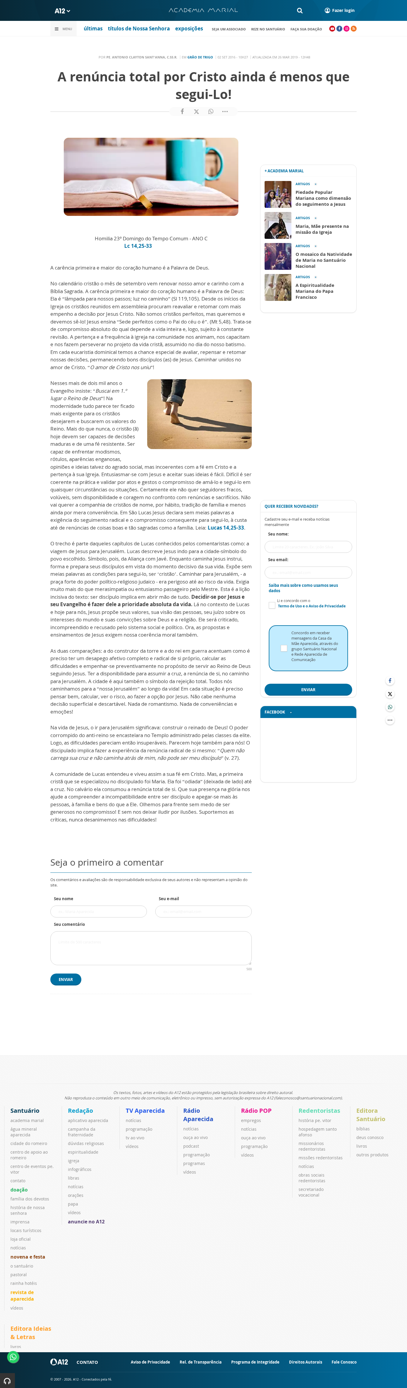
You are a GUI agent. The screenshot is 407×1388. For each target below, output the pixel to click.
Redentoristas (319, 1111)
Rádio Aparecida (198, 1115)
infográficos (79, 1169)
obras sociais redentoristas (312, 1177)
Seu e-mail (169, 898)
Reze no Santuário (268, 29)
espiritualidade (83, 1152)
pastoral (18, 1274)
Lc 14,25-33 (138, 245)
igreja (73, 1160)
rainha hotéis (23, 1283)
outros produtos (372, 1155)
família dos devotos (29, 1199)
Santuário (24, 1111)
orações (75, 1195)
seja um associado (229, 29)
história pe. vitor (315, 1120)
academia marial (27, 1120)
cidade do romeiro (28, 1143)
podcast (191, 1146)
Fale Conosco (344, 1362)
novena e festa (27, 1257)
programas (194, 1163)
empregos (251, 1120)
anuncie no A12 (86, 1221)
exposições (189, 28)
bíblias (363, 1129)
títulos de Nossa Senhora (139, 28)
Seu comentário (69, 924)
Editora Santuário (370, 1115)
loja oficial (20, 1239)
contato (17, 1180)
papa (73, 1204)
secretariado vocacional (311, 1192)
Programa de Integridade (255, 1362)
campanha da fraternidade (81, 1132)
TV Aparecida (145, 1111)
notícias (18, 1248)
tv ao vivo (135, 1138)
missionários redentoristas (312, 1146)
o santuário (21, 1266)
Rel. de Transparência (201, 1362)
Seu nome (63, 898)
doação (19, 1189)
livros (361, 1146)
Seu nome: (278, 534)
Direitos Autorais (305, 1362)
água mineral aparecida (23, 1132)
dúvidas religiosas (86, 1143)
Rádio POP (256, 1111)
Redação (80, 1111)
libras (73, 1178)
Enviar (66, 979)
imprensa (19, 1222)
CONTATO (87, 1362)
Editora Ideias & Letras (30, 1332)
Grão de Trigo (200, 57)
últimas (93, 28)
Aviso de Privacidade (150, 1362)
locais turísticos (25, 1230)
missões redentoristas (321, 1157)
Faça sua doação (306, 29)
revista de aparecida (22, 1295)
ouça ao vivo (195, 1137)
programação (139, 1129)
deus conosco (369, 1137)
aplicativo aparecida (88, 1120)
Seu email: (278, 559)
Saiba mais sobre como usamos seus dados (303, 588)
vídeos (16, 1308)
